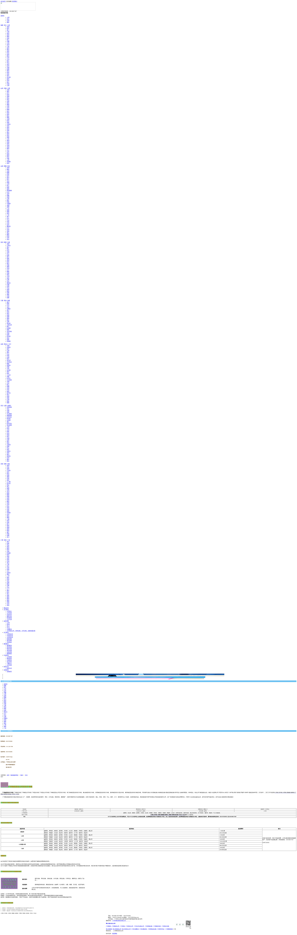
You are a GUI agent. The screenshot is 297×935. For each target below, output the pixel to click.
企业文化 (9, 614)
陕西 (5, 242)
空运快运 (9, 642)
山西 (5, 405)
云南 (2, 166)
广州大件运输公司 (139, 926)
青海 (5, 300)
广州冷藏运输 (143, 929)
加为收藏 (8, 1)
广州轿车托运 (160, 929)
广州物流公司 (115, 926)
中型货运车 (10, 635)
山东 (2, 88)
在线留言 (6, 670)
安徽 (5, 88)
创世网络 (114, 933)
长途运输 (9, 652)
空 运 (8, 627)
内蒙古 (9, 405)
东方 (26, 775)
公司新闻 (9, 656)
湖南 (5, 463)
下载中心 (9, 663)
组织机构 (9, 617)
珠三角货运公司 (126, 929)
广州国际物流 (169, 929)
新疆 (8, 300)
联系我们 (14, 1)
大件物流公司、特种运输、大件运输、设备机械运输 (21, 630)
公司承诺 (9, 665)
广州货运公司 (129, 926)
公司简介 (9, 611)
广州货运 (122, 926)
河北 (2, 405)
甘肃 (8, 242)
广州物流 (108, 926)
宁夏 (2, 300)
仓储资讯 (9, 660)
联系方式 (6, 666)
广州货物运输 (148, 926)
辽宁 (10, 344)
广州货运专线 (165, 926)
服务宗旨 (9, 616)
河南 (2, 463)
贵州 (2, 242)
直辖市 (2, 15)
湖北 (8, 463)
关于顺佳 (6, 609)
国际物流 (9, 653)
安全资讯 (9, 661)
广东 (8, 540)
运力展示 (6, 632)
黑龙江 (6, 344)
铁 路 (8, 624)
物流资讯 (9, 658)
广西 (2, 540)
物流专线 (9, 648)
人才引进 (9, 619)
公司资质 (9, 613)
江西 (8, 88)
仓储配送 (9, 629)
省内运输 (9, 650)
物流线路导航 (14, 775)
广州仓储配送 (135, 929)
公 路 (8, 622)
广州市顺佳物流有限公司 (119, 920)
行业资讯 (6, 655)
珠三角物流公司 (117, 929)
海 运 (8, 626)
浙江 (5, 25)
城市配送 (9, 645)
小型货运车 (10, 634)
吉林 (2, 344)
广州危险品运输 (152, 929)
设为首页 (3, 1)
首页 (8, 775)
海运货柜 (9, 640)
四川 (8, 166)
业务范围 (6, 621)
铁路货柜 (9, 639)
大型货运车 (10, 637)
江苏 (8, 25)
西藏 (5, 166)
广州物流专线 (157, 926)
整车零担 (9, 647)
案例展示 (6, 643)
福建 (2, 25)
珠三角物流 (109, 929)
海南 (5, 540)
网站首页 (6, 608)
